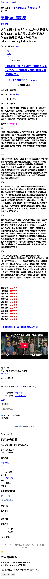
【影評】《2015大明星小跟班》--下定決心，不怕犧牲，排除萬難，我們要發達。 (26, 70)
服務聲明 (24, 547)
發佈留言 (5, 418)
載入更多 (5, 404)
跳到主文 (4, 24)
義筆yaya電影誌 (13, 18)
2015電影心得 (20, 396)
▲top (3, 400)
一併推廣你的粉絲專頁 (7, 500)
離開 (13, 574)
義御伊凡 (4, 373)
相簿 (7, 51)
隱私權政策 (40, 545)
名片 (7, 56)
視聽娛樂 (19, 46)
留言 (22, 387)
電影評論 (18, 393)
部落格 (8, 54)
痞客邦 (17, 387)
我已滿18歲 (5, 574)
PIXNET (10, 545)
